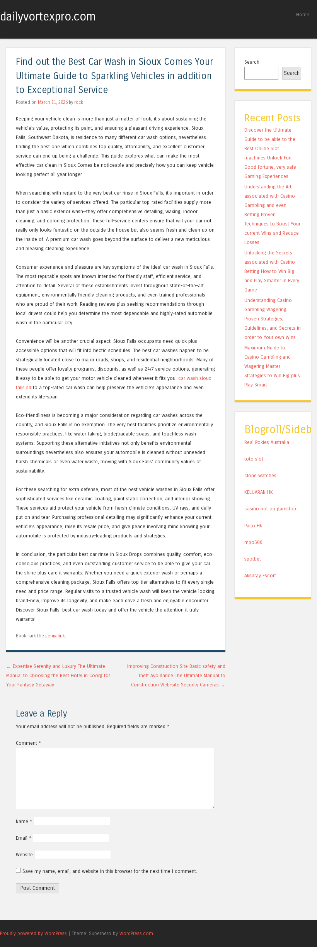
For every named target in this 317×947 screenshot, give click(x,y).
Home (302, 14)
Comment (28, 743)
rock (78, 102)
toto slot (253, 459)
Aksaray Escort (260, 575)
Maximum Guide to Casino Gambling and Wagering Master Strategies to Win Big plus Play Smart (272, 366)
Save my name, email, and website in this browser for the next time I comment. (109, 871)
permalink (55, 636)
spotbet (252, 559)
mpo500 (253, 542)
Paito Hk (253, 526)
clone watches (260, 475)
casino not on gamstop (270, 509)
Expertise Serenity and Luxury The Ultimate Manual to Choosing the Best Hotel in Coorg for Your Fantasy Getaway (58, 675)
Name (24, 821)
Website (24, 854)
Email (23, 838)
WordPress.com (136, 933)
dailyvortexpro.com (48, 17)
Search (251, 62)
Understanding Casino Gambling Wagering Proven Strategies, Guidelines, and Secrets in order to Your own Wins (272, 318)
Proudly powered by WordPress (33, 933)
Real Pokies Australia (266, 442)
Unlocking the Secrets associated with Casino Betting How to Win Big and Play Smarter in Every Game (271, 271)
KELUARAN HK (258, 492)
